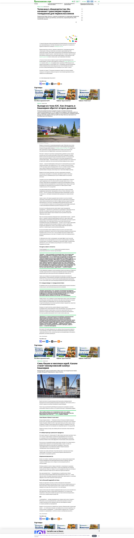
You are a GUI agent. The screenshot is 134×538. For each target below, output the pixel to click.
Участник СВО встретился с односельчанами (69, 4)
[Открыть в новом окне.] (42, 84)
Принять (94, 535)
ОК (91, 1)
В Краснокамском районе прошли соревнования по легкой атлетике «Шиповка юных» (87, 4)
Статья (36, 3)
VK (88, 1)
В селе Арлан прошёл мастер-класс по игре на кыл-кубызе (55, 4)
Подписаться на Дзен (78, 1)
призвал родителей (43, 56)
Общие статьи (40, 6)
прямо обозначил (51, 249)
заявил (57, 414)
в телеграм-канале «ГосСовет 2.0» (62, 148)
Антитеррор (84, 1)
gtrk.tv (49, 62)
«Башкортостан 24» (58, 46)
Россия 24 (66, 61)
